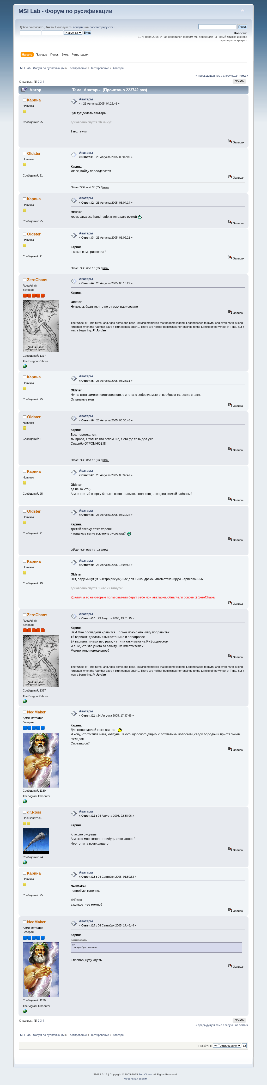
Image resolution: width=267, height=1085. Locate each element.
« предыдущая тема (209, 75)
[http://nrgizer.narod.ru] (25, 863)
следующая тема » (235, 75)
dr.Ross (34, 812)
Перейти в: (205, 1045)
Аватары (86, 99)
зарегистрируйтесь (102, 27)
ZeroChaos (37, 279)
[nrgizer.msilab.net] (25, 802)
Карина (34, 100)
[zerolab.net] (25, 367)
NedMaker (36, 712)
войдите (78, 27)
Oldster (34, 153)
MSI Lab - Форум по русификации (66, 11)
